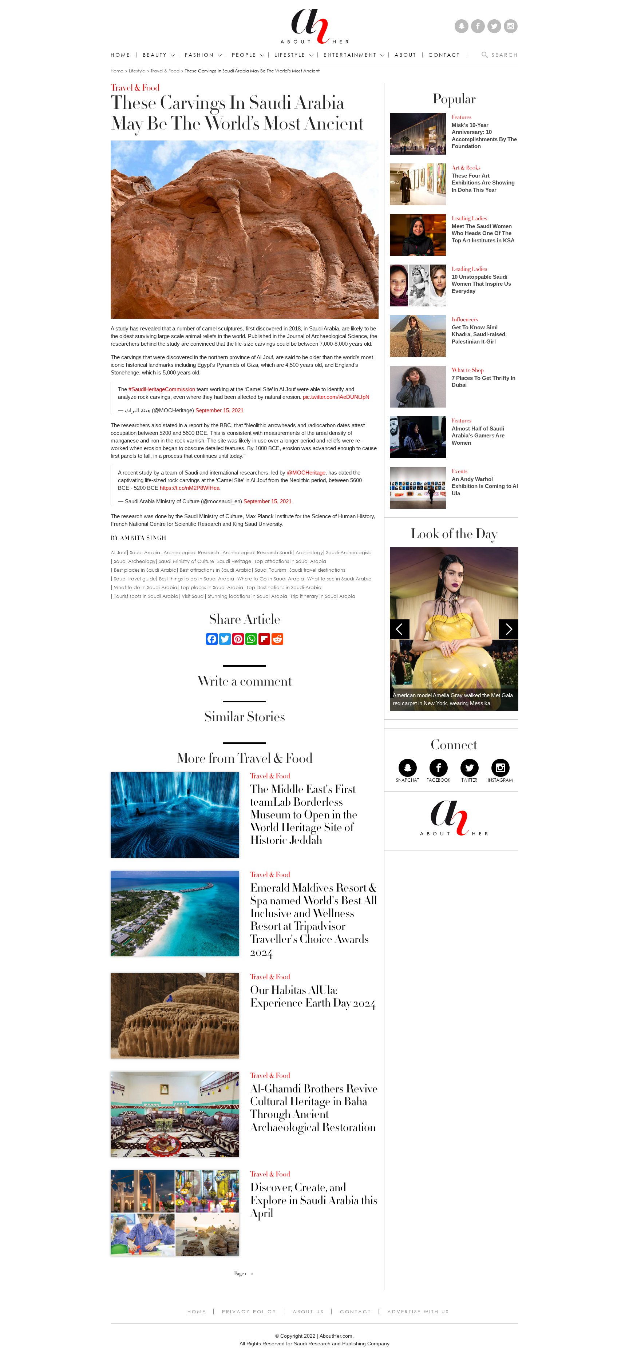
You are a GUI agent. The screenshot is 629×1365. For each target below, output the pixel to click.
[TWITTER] (469, 768)
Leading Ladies (469, 218)
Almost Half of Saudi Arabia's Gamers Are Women (478, 435)
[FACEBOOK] (439, 768)
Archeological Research (191, 552)
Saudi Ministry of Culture (186, 561)
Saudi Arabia (145, 552)
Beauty (155, 54)
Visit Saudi (193, 596)
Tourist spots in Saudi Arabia (146, 596)
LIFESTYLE (290, 54)
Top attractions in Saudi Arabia (290, 561)
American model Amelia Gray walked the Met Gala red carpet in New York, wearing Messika (453, 699)
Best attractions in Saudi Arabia (216, 570)
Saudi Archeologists (348, 552)
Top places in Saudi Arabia (212, 587)
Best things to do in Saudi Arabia (196, 578)
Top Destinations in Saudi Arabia (283, 587)
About (405, 54)
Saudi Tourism (270, 570)
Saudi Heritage (234, 561)
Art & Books (466, 167)
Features (461, 117)
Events (459, 471)
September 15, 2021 (219, 410)
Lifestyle (137, 71)
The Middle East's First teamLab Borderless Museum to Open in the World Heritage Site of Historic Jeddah (303, 815)
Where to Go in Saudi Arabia (270, 578)
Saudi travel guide (135, 578)
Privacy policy (249, 1311)
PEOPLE (244, 54)
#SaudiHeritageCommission (161, 389)
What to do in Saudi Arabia (145, 587)
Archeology (309, 552)
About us (308, 1311)
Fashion (199, 54)
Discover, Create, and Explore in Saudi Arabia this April (313, 1200)
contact (444, 54)
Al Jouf (119, 552)
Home (121, 54)
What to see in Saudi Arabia (339, 578)
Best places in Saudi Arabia (145, 570)
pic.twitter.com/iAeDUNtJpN (336, 397)
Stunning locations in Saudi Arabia (247, 596)
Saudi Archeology (134, 561)
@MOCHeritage (306, 472)
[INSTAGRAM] (500, 768)
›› (252, 1273)
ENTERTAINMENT (350, 54)
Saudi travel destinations (317, 570)
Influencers (465, 319)
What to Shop (468, 370)
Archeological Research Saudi (257, 552)
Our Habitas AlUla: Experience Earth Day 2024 (313, 996)
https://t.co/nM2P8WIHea (189, 488)
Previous (400, 629)
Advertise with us (418, 1311)
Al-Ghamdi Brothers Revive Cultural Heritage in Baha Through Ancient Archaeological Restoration (314, 1108)
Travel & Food (165, 71)
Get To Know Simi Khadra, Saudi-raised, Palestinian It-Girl (479, 334)
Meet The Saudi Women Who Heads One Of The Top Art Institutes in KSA (483, 233)
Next (508, 629)
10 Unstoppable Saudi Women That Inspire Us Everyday (481, 284)
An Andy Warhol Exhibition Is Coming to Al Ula (485, 486)
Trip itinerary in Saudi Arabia (322, 596)
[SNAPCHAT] (408, 768)
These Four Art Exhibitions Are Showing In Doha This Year (483, 182)
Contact (355, 1311)
